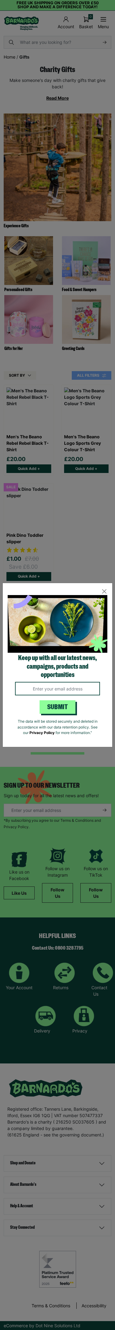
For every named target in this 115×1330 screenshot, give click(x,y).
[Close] (104, 591)
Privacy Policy (42, 732)
